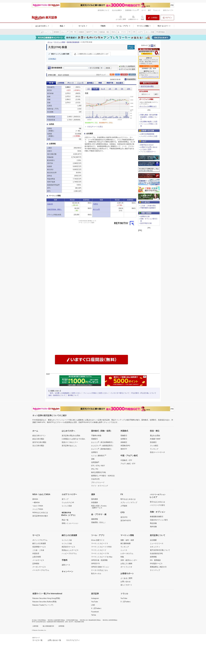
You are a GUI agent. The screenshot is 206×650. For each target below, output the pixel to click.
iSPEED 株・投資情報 (99, 560)
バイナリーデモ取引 (157, 505)
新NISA (35, 499)
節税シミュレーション (70, 523)
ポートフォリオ (126, 567)
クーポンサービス (39, 567)
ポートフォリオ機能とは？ (148, 106)
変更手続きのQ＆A (146, 145)
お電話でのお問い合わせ (148, 147)
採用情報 (153, 557)
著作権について (73, 395)
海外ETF (124, 449)
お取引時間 (36, 557)
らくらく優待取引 (98, 455)
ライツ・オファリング (99, 486)
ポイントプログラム (39, 540)
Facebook (95, 612)
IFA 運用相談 (155, 560)
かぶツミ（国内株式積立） (101, 449)
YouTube (94, 602)
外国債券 (94, 502)
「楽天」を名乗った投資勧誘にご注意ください (65, 393)
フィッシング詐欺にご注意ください (95, 393)
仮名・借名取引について (57, 395)
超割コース (66, 565)
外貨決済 (35, 553)
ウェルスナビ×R (68, 502)
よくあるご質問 (145, 149)
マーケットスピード (98, 550)
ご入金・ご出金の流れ (148, 205)
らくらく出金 (67, 543)
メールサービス (38, 560)
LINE (93, 605)
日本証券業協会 (41, 620)
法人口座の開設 (38, 446)
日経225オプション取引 (159, 520)
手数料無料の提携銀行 (148, 208)
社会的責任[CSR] (156, 553)
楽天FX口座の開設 (39, 442)
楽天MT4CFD (126, 520)
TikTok (93, 615)
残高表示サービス (68, 547)
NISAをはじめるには (40, 512)
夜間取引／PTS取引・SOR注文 (103, 476)
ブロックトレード (98, 482)
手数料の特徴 (96, 435)
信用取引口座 (145, 216)
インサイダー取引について (119, 393)
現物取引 (94, 439)
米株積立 (124, 442)
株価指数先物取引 (156, 516)
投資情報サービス (39, 547)
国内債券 (94, 499)
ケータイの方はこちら (99, 570)
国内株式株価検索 (73, 42)
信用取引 (94, 452)
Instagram (95, 598)
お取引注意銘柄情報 (147, 134)
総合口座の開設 (38, 439)
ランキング (154, 449)
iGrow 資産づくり (97, 540)
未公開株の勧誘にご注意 (148, 121)
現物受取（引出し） (98, 522)
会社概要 (153, 540)
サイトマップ (155, 570)
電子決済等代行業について (160, 550)
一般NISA (36, 502)
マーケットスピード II (99, 543)
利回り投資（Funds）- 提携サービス (99, 507)
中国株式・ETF (126, 460)
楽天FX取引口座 (146, 223)
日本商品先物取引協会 (72, 620)
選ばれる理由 (155, 435)
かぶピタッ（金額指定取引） (102, 445)
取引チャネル (96, 573)
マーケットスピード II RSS (101, 547)
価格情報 (94, 519)
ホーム (50, 42)
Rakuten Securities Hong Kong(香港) (46, 598)
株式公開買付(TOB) (98, 472)
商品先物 (153, 523)
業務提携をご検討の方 (158, 567)
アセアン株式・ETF (128, 464)
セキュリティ (155, 547)
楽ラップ (65, 499)
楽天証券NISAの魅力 (40, 516)
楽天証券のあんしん (69, 446)
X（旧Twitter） (96, 608)
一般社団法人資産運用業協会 (109, 620)
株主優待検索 (126, 543)
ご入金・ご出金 (38, 550)
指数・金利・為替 (127, 540)
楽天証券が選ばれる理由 (71, 435)
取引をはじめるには (128, 499)
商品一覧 (65, 520)
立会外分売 (95, 479)
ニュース (124, 550)
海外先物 (153, 527)
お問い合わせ (126, 581)
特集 (122, 557)
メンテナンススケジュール (150, 77)
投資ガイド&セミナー (70, 442)
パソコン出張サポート (148, 151)
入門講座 (124, 506)
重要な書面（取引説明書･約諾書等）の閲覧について (149, 117)
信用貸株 (95, 462)
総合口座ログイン (39, 435)
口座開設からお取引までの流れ (73, 439)
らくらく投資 (67, 506)
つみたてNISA (37, 506)
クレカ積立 (154, 446)
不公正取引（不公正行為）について (143, 393)
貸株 (93, 459)
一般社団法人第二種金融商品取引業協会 (90, 620)
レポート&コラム (127, 553)
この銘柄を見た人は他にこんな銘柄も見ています (92, 54)
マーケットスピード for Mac (101, 557)
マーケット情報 (59, 42)
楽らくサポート (126, 585)
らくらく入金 (67, 540)
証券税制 (35, 563)
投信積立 (153, 442)
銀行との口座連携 (39, 543)
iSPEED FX (95, 563)
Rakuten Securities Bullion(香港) (44, 602)
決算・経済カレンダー (129, 560)
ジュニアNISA (37, 509)
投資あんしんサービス (70, 550)
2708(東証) (52, 59)
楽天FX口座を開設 (147, 86)
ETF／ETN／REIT (98, 466)
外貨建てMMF (155, 439)
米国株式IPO (125, 446)
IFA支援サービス (156, 563)
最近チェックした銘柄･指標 (60, 54)
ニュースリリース (156, 543)
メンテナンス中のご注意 (148, 136)
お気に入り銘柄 (126, 563)
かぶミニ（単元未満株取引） (102, 442)
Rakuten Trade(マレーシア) (42, 605)
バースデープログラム (40, 570)
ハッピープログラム (69, 553)
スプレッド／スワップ (129, 502)
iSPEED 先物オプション (100, 567)
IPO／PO (94, 469)
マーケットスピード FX (100, 553)
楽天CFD (124, 517)
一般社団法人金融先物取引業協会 (56, 620)
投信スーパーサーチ (157, 452)
